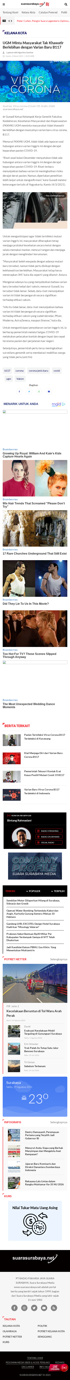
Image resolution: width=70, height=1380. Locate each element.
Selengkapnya (58, 959)
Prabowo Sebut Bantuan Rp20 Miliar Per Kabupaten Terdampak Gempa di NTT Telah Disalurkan (30, 937)
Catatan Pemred (48, 12)
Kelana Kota (28, 12)
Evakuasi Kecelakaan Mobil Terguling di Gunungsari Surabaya (43, 1032)
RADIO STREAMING (50, 831)
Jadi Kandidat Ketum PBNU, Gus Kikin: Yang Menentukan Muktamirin (31, 949)
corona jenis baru (38, 370)
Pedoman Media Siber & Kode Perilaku (28, 1362)
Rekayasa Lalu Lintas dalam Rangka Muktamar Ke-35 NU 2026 (44, 1183)
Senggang (45, 1336)
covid (57, 370)
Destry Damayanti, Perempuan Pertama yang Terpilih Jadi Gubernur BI (42, 1135)
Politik (65, 12)
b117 (7, 370)
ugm (8, 378)
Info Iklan (45, 1366)
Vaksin (20, 378)
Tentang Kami (10, 12)
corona (20, 370)
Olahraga (10, 1331)
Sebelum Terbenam (35, 1066)
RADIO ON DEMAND (50, 837)
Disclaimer (28, 1366)
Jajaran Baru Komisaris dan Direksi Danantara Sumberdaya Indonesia (42, 1167)
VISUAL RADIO (47, 842)
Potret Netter (12, 1336)
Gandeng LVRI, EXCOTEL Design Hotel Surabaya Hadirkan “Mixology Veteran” (33, 925)
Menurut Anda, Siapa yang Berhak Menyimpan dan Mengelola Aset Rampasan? (44, 1151)
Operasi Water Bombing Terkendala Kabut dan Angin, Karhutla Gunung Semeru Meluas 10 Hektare (32, 913)
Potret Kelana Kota (51, 1331)
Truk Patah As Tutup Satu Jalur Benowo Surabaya (41, 1049)
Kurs (6, 1342)
